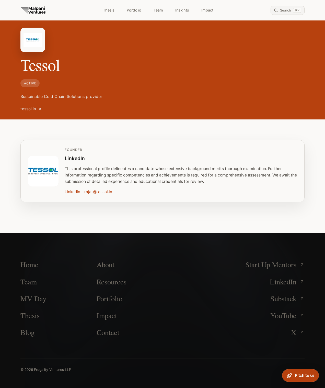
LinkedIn (72, 191)
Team (158, 10)
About (105, 264)
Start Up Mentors (271, 264)
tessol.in (28, 108)
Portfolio (134, 10)
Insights (182, 10)
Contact (108, 332)
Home (29, 264)
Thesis (108, 10)
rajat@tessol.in (98, 191)
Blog (27, 332)
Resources (111, 281)
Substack (283, 298)
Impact (207, 10)
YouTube (283, 315)
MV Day (33, 298)
